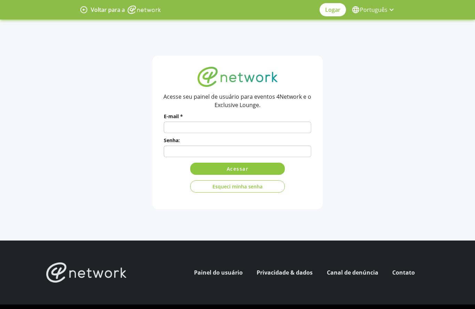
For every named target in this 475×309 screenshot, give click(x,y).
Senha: (172, 140)
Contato (403, 272)
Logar (332, 10)
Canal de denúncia (352, 272)
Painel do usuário (218, 272)
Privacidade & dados (285, 272)
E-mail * (173, 116)
